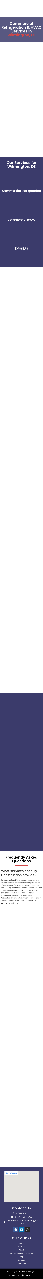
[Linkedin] (21, 1229)
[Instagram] (27, 1229)
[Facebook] (15, 1229)
